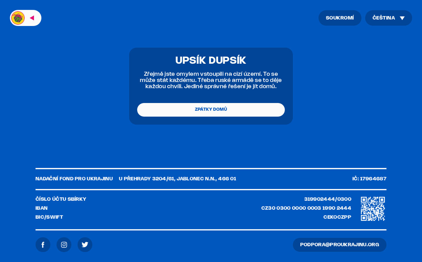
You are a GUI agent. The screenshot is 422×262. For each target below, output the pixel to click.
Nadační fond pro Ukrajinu (74, 179)
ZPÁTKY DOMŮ (211, 110)
